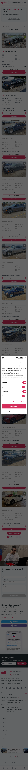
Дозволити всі (14, 406)
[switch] (24, 387)
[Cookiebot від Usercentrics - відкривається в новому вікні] (17, 358)
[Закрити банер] (25, 357)
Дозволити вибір (14, 411)
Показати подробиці (18, 401)
